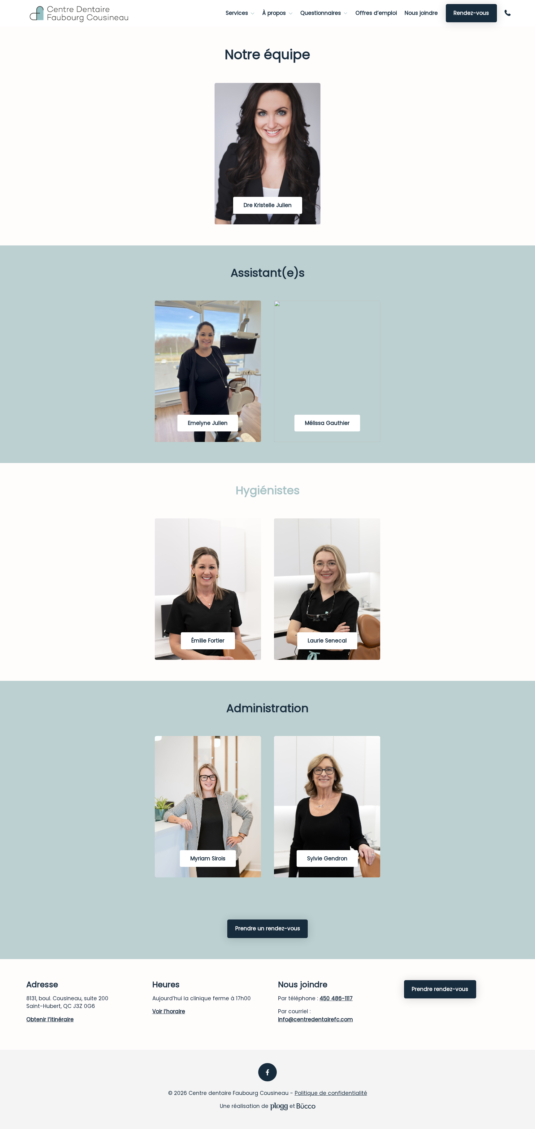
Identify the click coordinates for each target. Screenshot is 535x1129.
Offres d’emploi (376, 13)
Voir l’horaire (168, 1011)
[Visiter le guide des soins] (306, 1106)
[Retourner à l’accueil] (79, 13)
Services (237, 13)
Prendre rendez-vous (440, 989)
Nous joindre (421, 13)
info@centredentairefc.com (315, 1019)
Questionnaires (320, 13)
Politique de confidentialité (331, 1093)
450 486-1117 (509, 13)
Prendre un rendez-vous (267, 928)
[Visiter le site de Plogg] (279, 1106)
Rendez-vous (471, 13)
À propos (274, 13)
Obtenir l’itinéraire (50, 1019)
